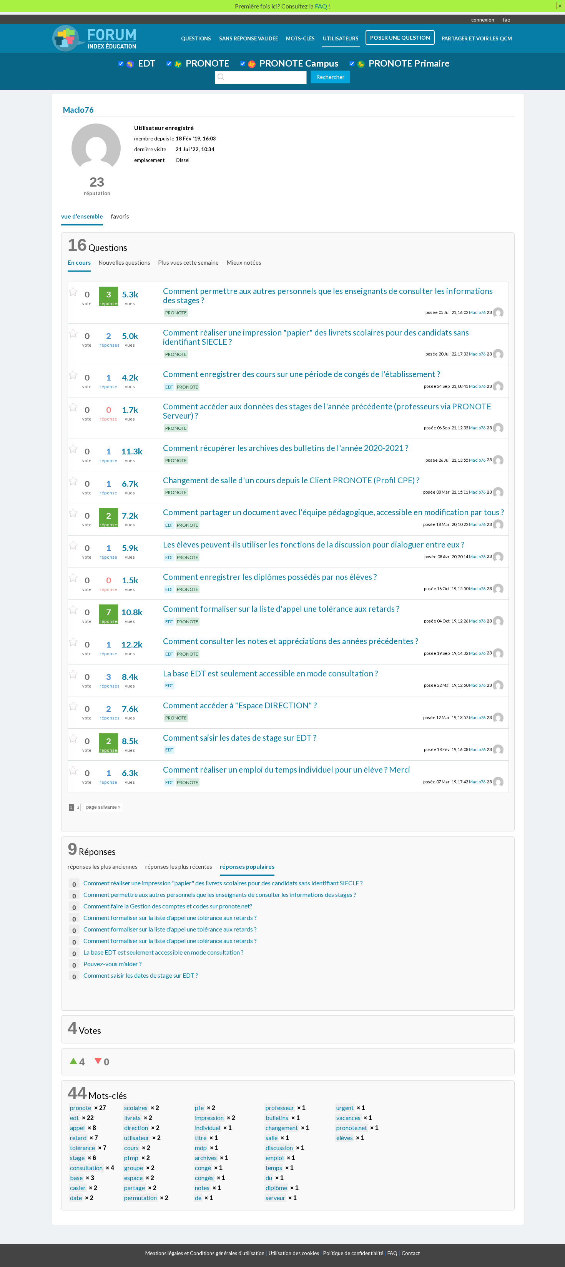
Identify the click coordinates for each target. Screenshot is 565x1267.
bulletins (277, 1117)
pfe (199, 1107)
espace (133, 1177)
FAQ (392, 1253)
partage (134, 1187)
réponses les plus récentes (178, 866)
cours (131, 1147)
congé (203, 1167)
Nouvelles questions (124, 262)
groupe (133, 1167)
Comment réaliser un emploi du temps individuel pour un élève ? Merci (286, 769)
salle (272, 1137)
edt (74, 1117)
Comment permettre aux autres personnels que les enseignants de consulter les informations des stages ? (328, 295)
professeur (280, 1107)
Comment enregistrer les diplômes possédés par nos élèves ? (270, 576)
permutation (140, 1197)
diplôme (276, 1187)
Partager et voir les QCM (477, 38)
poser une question (400, 37)
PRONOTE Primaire (407, 63)
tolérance (82, 1147)
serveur (275, 1197)
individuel (207, 1127)
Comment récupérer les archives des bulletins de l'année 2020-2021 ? (285, 447)
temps (274, 1167)
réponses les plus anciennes (103, 866)
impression (209, 1117)
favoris (120, 216)
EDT (145, 63)
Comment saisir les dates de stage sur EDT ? (239, 737)
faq (506, 20)
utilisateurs (341, 38)
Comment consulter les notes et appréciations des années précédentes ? (290, 641)
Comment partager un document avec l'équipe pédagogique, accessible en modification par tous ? (333, 512)
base (76, 1177)
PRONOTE (205, 63)
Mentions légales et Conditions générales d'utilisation (204, 1253)
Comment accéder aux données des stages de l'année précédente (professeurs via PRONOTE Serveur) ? (327, 411)
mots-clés (300, 38)
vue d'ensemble (82, 216)
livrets (132, 1117)
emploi (275, 1157)
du (269, 1177)
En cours (79, 262)
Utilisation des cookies (294, 1253)
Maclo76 (477, 312)
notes (202, 1187)
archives (206, 1157)
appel (77, 1127)
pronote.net (351, 1127)
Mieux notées (243, 262)
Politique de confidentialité (353, 1253)
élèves (344, 1137)
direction (136, 1127)
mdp (201, 1147)
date (76, 1197)
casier (78, 1187)
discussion (279, 1147)
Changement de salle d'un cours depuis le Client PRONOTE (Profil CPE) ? (291, 480)
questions (196, 38)
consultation (86, 1167)
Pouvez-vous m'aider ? (112, 963)
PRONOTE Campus (297, 63)
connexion (482, 20)
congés (204, 1177)
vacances (348, 1117)
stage (77, 1157)
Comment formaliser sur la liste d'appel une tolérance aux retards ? (281, 608)
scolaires (136, 1107)
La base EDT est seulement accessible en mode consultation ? (270, 673)
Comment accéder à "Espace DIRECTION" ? (240, 705)
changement (282, 1127)
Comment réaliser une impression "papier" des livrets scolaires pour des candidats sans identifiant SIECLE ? (316, 337)
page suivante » (103, 807)
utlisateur (136, 1137)
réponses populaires (247, 866)
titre (200, 1137)
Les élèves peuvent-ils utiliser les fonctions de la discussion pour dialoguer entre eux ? (313, 544)
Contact (411, 1253)
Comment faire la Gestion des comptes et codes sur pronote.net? (168, 906)
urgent (345, 1107)
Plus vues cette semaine (188, 262)
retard (78, 1137)
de (198, 1197)
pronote (80, 1107)
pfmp (131, 1157)
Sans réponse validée (248, 38)
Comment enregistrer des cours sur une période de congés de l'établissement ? (301, 374)
